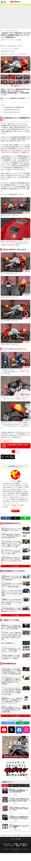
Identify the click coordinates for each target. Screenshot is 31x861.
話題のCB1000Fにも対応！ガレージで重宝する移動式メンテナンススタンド (11, 529)
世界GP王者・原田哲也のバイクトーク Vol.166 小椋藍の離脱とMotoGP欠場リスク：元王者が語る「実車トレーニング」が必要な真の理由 (11, 709)
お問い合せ (24, 845)
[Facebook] (6, 518)
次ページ (6, 441)
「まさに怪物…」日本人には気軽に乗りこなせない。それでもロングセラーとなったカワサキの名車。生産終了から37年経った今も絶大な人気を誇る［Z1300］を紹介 (11, 636)
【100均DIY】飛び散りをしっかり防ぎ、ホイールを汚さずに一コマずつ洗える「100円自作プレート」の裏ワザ (11, 657)
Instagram (5, 507)
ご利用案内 (15, 844)
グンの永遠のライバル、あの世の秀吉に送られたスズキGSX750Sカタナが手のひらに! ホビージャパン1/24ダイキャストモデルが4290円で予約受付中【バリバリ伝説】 (19, 817)
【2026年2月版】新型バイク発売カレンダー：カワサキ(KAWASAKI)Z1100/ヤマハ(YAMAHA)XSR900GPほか (11, 536)
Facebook (21, 505)
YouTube (14, 505)
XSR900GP (19, 46)
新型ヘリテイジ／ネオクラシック (9, 54)
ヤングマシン (5, 48)
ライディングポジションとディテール (11, 112)
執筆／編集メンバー (24, 844)
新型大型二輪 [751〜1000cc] (8, 51)
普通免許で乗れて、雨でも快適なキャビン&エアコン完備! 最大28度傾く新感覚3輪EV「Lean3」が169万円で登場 (11, 627)
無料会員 (22, 723)
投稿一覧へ (15, 511)
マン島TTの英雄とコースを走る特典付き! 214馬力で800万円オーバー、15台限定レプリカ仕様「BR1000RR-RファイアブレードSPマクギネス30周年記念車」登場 (11, 671)
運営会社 (18, 845)
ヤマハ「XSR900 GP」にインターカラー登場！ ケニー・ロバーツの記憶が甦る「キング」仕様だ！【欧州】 (11, 552)
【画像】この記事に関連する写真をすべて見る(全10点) (14, 446)
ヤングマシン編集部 (16, 40)
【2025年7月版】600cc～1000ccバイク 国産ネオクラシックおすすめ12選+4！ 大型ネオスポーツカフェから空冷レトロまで (11, 560)
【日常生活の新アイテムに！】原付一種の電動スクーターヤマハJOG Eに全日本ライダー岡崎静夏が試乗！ (11, 578)
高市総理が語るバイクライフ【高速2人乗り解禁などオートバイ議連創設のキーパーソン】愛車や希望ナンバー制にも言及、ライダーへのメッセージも (11, 701)
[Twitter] (15, 518)
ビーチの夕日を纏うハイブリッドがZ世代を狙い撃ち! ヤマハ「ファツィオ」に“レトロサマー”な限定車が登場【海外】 (11, 585)
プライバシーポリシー (9, 845)
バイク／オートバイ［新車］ (14, 835)
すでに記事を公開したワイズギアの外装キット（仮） (15, 149)
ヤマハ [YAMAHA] (22, 54)
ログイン (8, 723)
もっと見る (15, 566)
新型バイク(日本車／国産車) (9, 46)
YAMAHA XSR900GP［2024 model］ (11, 109)
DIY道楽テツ (11, 812)
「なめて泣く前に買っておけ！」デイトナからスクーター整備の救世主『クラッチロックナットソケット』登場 (11, 650)
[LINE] (25, 518)
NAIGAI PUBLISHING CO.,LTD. (16, 849)
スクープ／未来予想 (13, 48)
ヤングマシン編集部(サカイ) (15, 829)
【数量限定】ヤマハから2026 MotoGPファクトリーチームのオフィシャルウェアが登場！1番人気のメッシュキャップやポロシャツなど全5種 (11, 602)
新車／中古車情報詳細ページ (8, 643)
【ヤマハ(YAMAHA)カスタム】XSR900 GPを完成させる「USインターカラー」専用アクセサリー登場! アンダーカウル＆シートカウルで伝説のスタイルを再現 (11, 544)
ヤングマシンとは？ (6, 844)
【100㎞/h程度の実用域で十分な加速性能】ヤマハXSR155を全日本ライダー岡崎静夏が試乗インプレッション (11, 609)
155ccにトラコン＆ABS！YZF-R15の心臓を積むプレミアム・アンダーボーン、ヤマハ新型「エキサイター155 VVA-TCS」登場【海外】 (11, 593)
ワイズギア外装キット (10, 245)
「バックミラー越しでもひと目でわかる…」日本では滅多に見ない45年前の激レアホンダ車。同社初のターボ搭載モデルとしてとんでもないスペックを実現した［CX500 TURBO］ (11, 691)
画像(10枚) (17, 86)
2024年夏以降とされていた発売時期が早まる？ (14, 107)
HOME (4, 835)
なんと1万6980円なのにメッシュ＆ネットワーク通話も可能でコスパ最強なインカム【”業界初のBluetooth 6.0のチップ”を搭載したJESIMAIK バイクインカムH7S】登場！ (11, 681)
